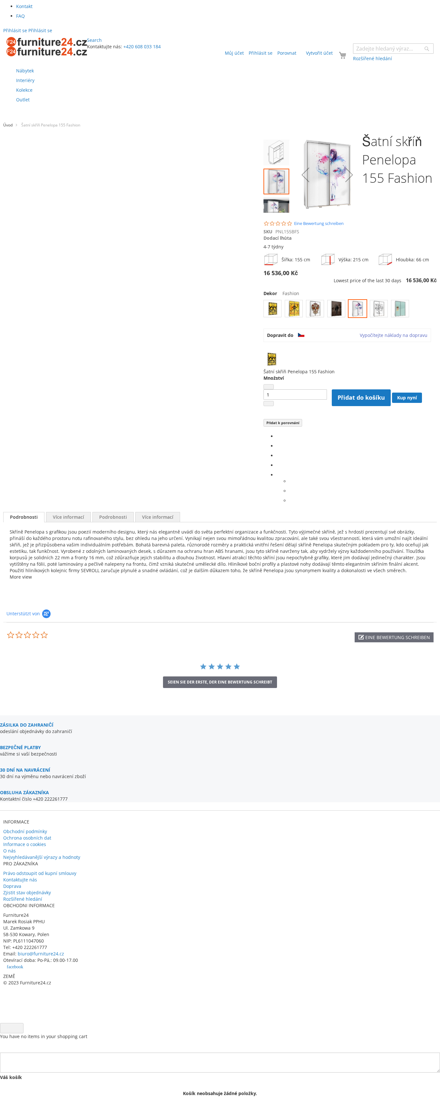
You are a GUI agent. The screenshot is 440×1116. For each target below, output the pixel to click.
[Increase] (268, 403)
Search (94, 40)
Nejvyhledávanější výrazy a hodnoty (41, 857)
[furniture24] (46, 46)
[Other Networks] (278, 475)
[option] (272, 308)
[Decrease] (268, 386)
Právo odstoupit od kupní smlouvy (39, 873)
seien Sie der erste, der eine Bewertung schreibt (220, 682)
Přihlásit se (261, 53)
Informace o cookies (24, 844)
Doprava (12, 886)
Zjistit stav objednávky (27, 892)
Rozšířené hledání (22, 899)
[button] (305, 174)
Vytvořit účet (319, 53)
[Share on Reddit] (291, 501)
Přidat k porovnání (282, 422)
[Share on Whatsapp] (291, 481)
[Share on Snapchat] (291, 491)
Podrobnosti (24, 517)
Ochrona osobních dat (27, 838)
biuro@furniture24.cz (41, 954)
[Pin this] (278, 465)
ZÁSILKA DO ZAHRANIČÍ (26, 725)
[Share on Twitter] (278, 446)
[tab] (23, 517)
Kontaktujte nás (20, 880)
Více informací (68, 517)
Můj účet (234, 53)
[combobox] (393, 48)
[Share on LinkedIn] (278, 455)
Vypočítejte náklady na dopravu (393, 335)
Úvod (8, 125)
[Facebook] (278, 436)
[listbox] (350, 309)
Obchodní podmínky (25, 831)
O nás (9, 851)
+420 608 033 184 (142, 46)
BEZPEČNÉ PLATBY (20, 747)
